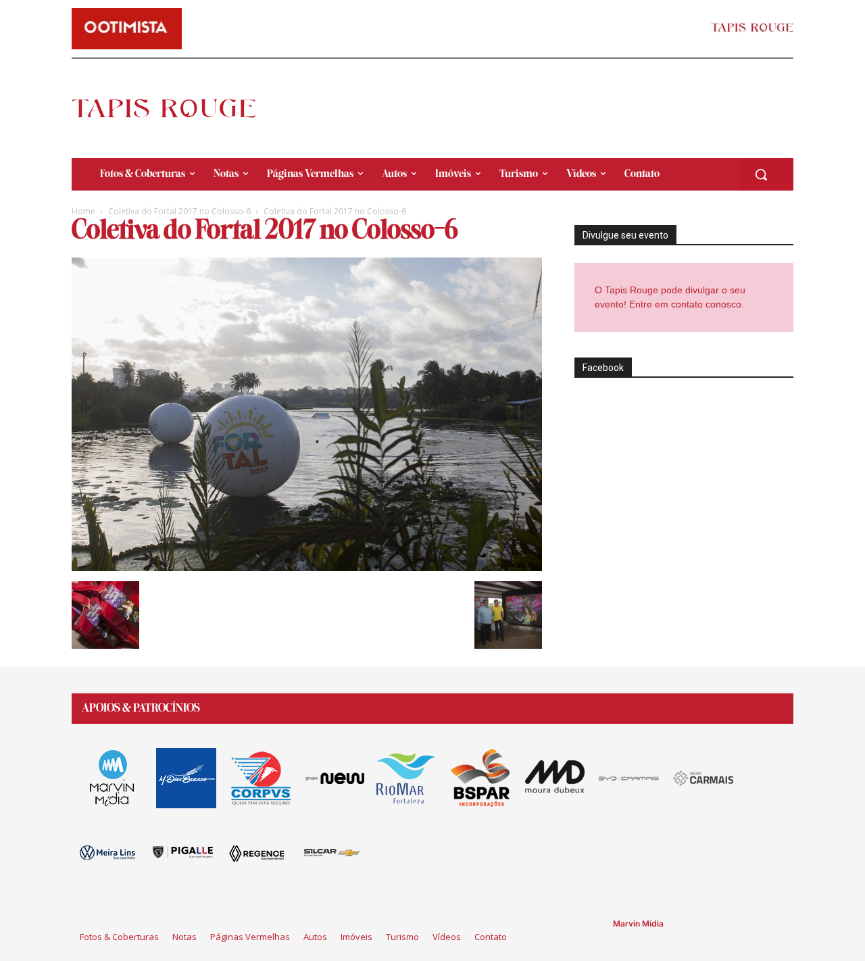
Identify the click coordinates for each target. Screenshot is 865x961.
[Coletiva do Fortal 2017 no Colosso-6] (307, 567)
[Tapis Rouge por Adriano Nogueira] (175, 108)
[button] (761, 174)
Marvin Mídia (638, 923)
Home (83, 211)
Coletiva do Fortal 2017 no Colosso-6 (179, 211)
